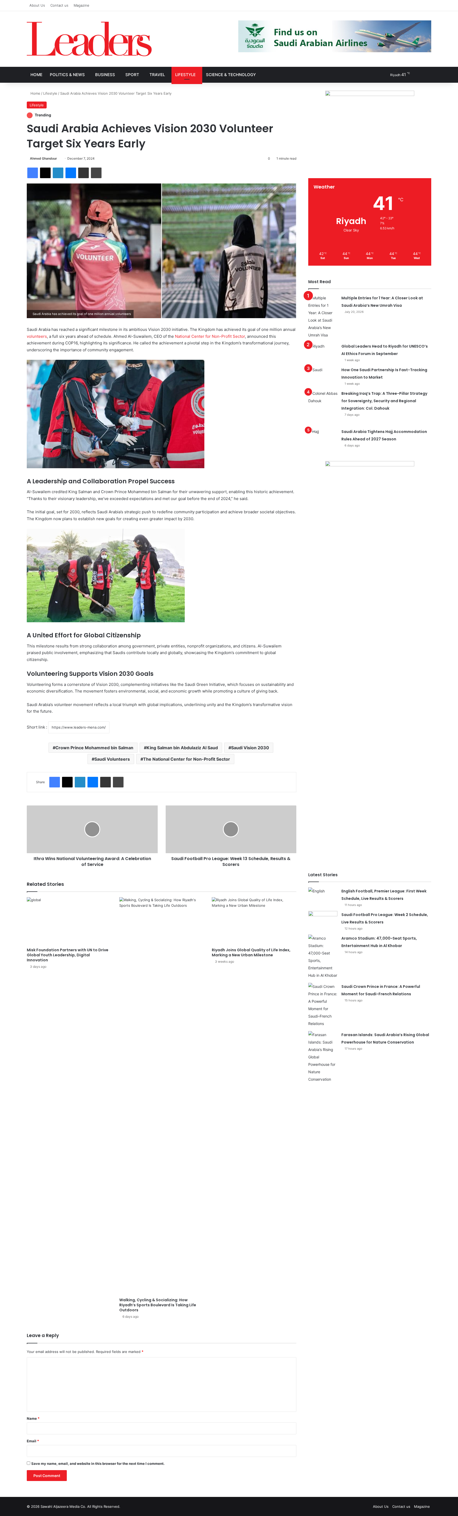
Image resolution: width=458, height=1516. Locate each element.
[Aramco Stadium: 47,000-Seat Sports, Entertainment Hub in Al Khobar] (322, 957)
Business (105, 74)
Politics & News (67, 74)
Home (36, 74)
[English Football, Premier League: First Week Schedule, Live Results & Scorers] (322, 897)
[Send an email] (59, 158)
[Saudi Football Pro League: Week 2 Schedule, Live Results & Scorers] (322, 921)
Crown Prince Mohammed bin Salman (94, 747)
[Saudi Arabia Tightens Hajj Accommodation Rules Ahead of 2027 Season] (322, 438)
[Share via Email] (83, 173)
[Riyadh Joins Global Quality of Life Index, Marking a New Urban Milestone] (254, 921)
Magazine (81, 5)
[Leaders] (89, 39)
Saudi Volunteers (112, 759)
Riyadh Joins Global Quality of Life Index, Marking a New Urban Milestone (251, 952)
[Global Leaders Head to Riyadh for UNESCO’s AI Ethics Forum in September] (322, 352)
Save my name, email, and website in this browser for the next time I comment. (98, 1463)
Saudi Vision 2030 (250, 747)
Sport (132, 74)
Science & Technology (231, 74)
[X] (45, 173)
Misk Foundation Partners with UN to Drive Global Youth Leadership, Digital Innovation (67, 955)
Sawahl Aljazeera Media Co (63, 1506)
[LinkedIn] (58, 173)
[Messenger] (70, 173)
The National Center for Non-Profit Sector (186, 759)
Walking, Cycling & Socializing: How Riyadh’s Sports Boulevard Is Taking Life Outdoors (157, 1305)
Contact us (59, 5)
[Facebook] (32, 173)
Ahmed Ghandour (43, 158)
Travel (157, 74)
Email (33, 1441)
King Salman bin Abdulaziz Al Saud (182, 747)
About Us (37, 5)
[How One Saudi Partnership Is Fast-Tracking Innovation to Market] (322, 376)
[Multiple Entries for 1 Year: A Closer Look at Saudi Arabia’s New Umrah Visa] (322, 316)
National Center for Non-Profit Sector (210, 336)
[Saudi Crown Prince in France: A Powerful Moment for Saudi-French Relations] (322, 1005)
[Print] (96, 173)
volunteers (37, 336)
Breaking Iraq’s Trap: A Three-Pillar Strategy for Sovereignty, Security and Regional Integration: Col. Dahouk (384, 401)
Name (33, 1418)
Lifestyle (185, 74)
